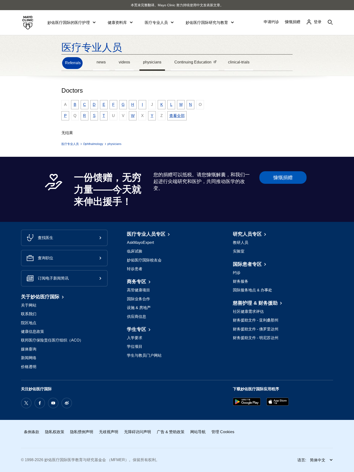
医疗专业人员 (91, 47)
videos (124, 62)
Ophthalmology (93, 144)
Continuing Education (191, 62)
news (101, 62)
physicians (152, 62)
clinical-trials (238, 62)
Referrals (73, 63)
